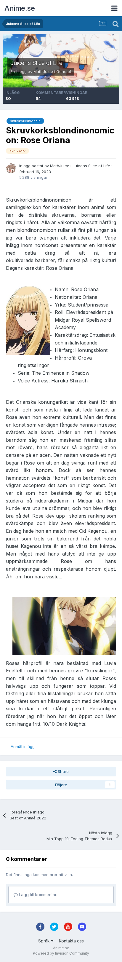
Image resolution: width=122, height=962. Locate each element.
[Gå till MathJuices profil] (11, 168)
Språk (44, 940)
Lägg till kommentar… (39, 894)
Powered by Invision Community (61, 953)
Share (63, 771)
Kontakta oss (71, 940)
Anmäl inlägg (23, 746)
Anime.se (19, 8)
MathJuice (43, 71)
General (63, 71)
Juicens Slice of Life (36, 62)
